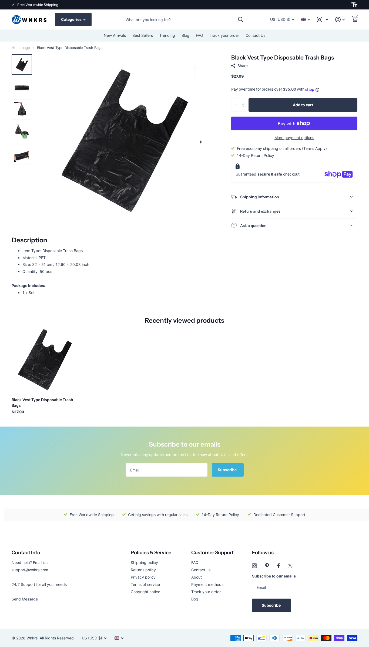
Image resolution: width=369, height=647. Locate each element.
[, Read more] (322, 20)
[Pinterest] (267, 565)
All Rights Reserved (57, 638)
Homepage (21, 47)
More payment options (294, 137)
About (196, 577)
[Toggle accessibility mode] (354, 4)
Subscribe (227, 469)
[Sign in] (340, 20)
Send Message (25, 599)
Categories (71, 19)
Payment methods (207, 584)
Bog (194, 599)
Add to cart (303, 105)
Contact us (200, 569)
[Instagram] (254, 565)
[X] (290, 565)
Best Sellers (142, 35)
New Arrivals (115, 35)
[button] (244, 100)
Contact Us (255, 35)
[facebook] (278, 565)
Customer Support (212, 553)
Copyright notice (145, 591)
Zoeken (240, 19)
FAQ (199, 35)
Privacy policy (143, 577)
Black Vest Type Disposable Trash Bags (42, 402)
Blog (185, 35)
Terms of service (145, 584)
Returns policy (143, 569)
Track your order (224, 35)
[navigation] (22, 64)
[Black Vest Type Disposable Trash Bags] (44, 360)
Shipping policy (144, 562)
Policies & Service (151, 553)
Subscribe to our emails (274, 576)
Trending (167, 35)
